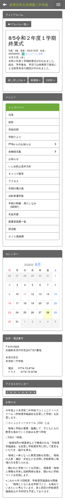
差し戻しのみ (16, 80)
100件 (49, 80)
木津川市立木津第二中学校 (28, 4)
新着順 (35, 80)
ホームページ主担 (34, 53)
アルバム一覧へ (19, 24)
